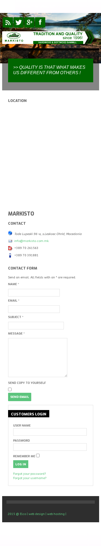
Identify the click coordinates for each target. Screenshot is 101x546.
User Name (22, 426)
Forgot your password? (29, 474)
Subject (15, 317)
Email (13, 301)
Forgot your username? (29, 478)
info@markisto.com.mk (31, 241)
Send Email (19, 397)
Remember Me (24, 456)
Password (21, 441)
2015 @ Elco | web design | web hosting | (37, 514)
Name (13, 284)
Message (16, 334)
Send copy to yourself (27, 383)
